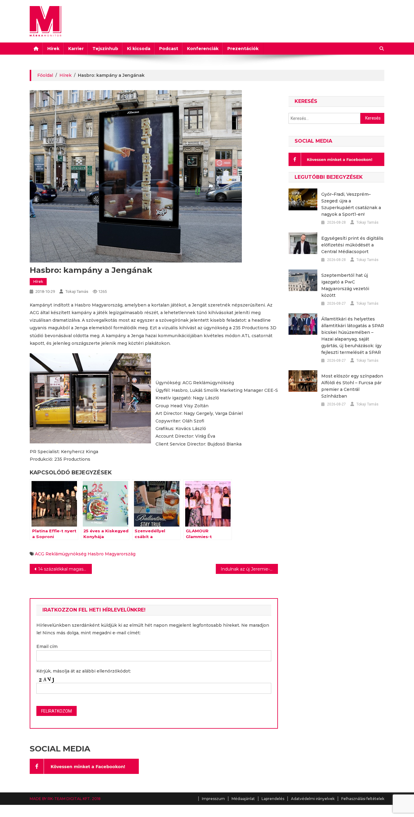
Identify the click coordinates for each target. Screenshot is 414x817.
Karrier (76, 48)
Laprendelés (273, 798)
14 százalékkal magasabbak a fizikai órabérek (65, 569)
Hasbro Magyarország (111, 554)
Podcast (168, 48)
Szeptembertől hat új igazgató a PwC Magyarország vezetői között (345, 285)
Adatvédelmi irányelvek (313, 798)
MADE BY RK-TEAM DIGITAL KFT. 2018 (65, 798)
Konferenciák (203, 48)
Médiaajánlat (243, 798)
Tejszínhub (105, 48)
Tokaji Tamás (76, 291)
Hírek (53, 48)
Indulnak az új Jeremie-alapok (249, 569)
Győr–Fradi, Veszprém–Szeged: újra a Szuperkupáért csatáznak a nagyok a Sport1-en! (351, 204)
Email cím (47, 646)
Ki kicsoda (138, 48)
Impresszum (213, 798)
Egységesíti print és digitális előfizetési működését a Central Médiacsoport (352, 245)
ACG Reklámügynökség (60, 554)
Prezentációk (243, 48)
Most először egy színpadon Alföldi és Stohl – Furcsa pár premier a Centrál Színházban (352, 386)
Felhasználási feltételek (362, 798)
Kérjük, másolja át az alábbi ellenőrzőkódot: (83, 671)
